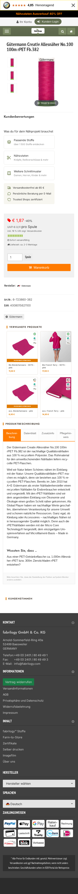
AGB (6, 694)
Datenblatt (30, 433)
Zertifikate (10, 743)
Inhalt (7, 721)
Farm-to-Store (12, 737)
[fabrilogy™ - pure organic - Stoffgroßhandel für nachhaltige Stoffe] (71, 31)
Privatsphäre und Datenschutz (23, 700)
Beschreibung (12, 435)
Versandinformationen (18, 688)
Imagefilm (9, 755)
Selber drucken (13, 749)
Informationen (13, 672)
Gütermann (15, 316)
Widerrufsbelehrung (16, 706)
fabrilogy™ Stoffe (14, 731)
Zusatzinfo (48, 433)
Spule (28, 257)
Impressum (10, 712)
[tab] (39, 624)
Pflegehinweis (66, 435)
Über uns (9, 761)
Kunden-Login (50, 21)
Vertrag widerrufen (18, 682)
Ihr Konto (26, 22)
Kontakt (9, 623)
